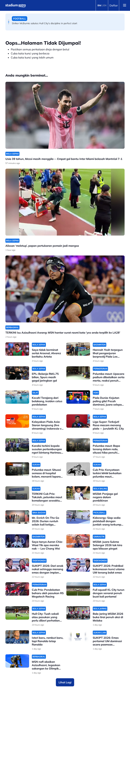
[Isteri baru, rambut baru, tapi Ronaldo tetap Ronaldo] (17, 637)
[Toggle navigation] (124, 5)
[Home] (15, 5)
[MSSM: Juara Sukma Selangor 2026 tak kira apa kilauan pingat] (78, 541)
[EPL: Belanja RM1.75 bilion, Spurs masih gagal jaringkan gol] (17, 373)
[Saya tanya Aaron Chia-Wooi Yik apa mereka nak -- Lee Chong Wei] (17, 541)
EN (104, 5)
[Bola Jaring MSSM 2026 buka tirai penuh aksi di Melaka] (78, 613)
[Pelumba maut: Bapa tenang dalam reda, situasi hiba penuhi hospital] (78, 445)
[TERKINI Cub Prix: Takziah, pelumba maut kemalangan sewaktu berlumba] (17, 493)
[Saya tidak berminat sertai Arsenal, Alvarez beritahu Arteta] (17, 349)
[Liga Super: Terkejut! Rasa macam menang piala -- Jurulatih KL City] (78, 421)
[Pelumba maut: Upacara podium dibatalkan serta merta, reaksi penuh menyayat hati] (78, 373)
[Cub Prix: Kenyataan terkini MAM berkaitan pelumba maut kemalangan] (78, 469)
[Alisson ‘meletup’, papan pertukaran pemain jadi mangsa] (65, 202)
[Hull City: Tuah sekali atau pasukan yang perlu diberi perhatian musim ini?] (17, 613)
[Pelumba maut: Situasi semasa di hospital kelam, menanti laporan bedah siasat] (17, 469)
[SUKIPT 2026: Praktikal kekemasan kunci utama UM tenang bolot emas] (78, 565)
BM (99, 5)
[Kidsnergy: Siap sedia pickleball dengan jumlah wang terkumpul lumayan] (78, 517)
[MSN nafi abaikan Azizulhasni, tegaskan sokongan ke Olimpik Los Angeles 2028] (17, 661)
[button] (8, 20)
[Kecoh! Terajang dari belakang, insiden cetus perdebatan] (17, 397)
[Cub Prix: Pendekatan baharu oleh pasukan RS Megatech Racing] (17, 589)
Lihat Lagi (65, 682)
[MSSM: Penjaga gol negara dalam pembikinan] (78, 493)
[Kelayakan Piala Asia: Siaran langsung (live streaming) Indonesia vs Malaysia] (17, 421)
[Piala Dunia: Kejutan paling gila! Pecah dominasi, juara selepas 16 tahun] (78, 397)
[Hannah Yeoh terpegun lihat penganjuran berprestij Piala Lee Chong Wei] (78, 349)
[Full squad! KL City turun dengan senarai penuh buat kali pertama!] (78, 589)
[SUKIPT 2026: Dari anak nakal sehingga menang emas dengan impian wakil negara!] (17, 565)
